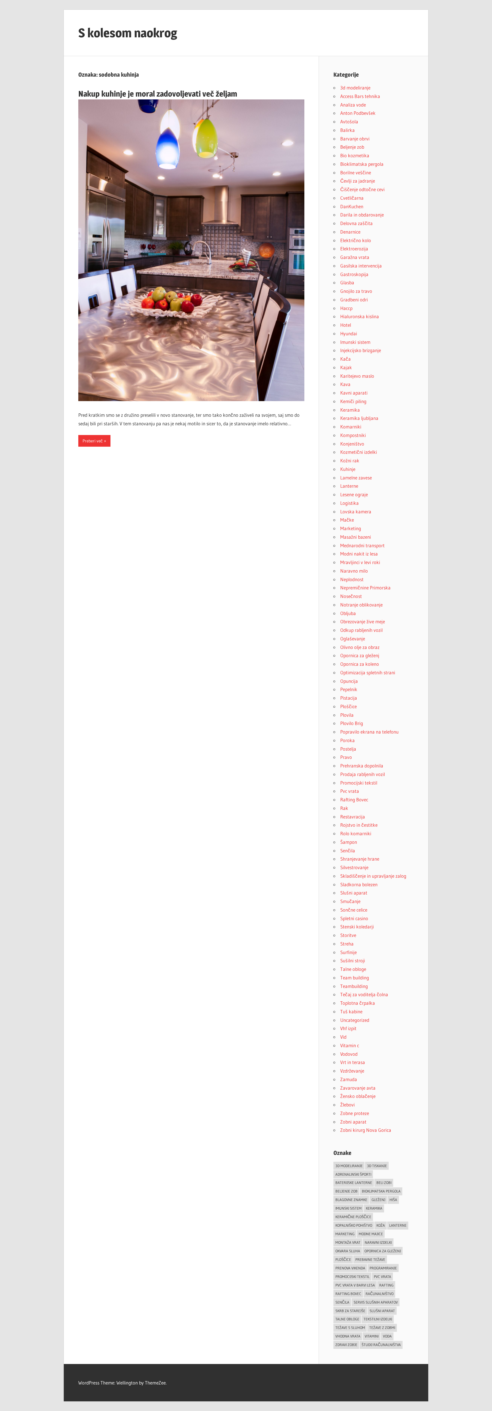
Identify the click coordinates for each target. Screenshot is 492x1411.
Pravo (346, 757)
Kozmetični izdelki (358, 452)
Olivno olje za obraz (360, 647)
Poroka (347, 740)
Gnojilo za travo (356, 291)
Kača (345, 359)
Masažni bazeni (355, 537)
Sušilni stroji (352, 960)
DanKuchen (351, 206)
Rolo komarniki (355, 833)
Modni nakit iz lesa (359, 554)
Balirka (347, 130)
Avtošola (349, 121)
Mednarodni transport (362, 545)
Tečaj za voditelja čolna (364, 994)
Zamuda (348, 1079)
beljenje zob (346, 1191)
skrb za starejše (350, 1310)
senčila (342, 1302)
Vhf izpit (348, 1028)
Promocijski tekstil (358, 783)
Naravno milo (354, 571)
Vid (343, 1037)
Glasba (347, 282)
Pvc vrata (349, 791)
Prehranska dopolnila (361, 766)
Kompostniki (353, 435)
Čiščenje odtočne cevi (362, 189)
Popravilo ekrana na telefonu (369, 732)
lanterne (398, 1225)
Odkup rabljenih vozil (361, 630)
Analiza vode (353, 105)
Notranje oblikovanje (361, 605)
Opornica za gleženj (359, 655)
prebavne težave (370, 1259)
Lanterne (349, 486)
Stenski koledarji (357, 927)
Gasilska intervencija (361, 266)
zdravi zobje (346, 1344)
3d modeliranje (355, 88)
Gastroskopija (354, 274)
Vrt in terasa (352, 1062)
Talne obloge (353, 969)
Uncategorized (354, 1020)
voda (387, 1336)
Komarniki (350, 427)
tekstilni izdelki (378, 1319)
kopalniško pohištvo (353, 1225)
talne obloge (347, 1319)
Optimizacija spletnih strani (367, 672)
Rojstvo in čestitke (359, 825)
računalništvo (379, 1293)
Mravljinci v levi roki (360, 562)
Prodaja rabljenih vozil (362, 774)
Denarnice (350, 232)
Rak (344, 808)
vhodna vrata (347, 1336)
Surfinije (348, 952)
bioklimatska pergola (381, 1191)
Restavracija (352, 817)
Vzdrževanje (352, 1071)
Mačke (347, 520)
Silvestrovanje (354, 867)
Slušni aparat (353, 893)
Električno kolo (355, 240)
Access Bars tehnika (360, 96)
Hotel (345, 325)
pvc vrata (382, 1276)
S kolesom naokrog (127, 32)
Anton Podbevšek (358, 113)
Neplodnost (352, 579)
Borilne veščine (355, 172)
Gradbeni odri (354, 300)
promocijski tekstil (352, 1276)
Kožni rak (349, 460)
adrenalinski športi (353, 1174)
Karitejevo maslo (357, 376)
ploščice (343, 1259)
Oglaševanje (352, 639)
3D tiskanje (377, 1165)
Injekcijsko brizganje (360, 350)
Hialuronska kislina (359, 316)
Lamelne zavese (356, 478)
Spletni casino (354, 918)
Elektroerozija (354, 249)
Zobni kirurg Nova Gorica (365, 1130)
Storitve (348, 935)
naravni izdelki (378, 1242)
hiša (393, 1199)
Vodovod (349, 1054)
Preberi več (93, 441)
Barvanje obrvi (355, 139)
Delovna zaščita (356, 223)
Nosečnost (351, 596)
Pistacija (348, 698)
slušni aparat (382, 1310)
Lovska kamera (355, 511)
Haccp (346, 308)
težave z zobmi (382, 1327)
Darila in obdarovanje (362, 215)
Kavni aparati (354, 393)
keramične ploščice (353, 1216)
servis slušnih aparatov (376, 1302)
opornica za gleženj (382, 1251)
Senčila (347, 850)
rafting (386, 1285)
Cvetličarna (352, 198)
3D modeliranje (349, 1165)
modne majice (371, 1234)
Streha (347, 944)
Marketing (350, 528)
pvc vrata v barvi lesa (355, 1285)
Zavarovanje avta (358, 1088)
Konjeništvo (352, 444)
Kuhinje (347, 469)
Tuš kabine (351, 1011)
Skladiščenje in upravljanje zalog (373, 876)
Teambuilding (354, 986)
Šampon (348, 842)
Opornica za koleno (359, 664)
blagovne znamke (351, 1199)
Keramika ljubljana (359, 418)
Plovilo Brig (351, 723)
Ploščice (348, 706)
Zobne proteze (354, 1113)
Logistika (349, 503)
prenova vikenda (350, 1268)
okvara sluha (347, 1251)
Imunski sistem (355, 342)
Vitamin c (349, 1045)
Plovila (347, 715)
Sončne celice (353, 910)
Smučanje (350, 901)
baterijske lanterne (353, 1182)
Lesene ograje (354, 494)
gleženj (378, 1199)
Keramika (350, 410)
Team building (354, 978)
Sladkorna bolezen (359, 884)
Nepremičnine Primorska (365, 588)
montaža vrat (347, 1242)
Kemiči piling (353, 401)
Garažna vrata (354, 257)
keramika (374, 1208)
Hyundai (348, 333)
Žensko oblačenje (358, 1096)
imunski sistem (348, 1208)
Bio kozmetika (354, 155)
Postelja (348, 749)
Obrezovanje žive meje (362, 621)
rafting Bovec (348, 1293)
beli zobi (383, 1182)
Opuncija (349, 681)
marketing (344, 1234)
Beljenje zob (352, 147)
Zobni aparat (353, 1122)
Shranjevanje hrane (359, 859)
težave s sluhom (350, 1327)
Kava (345, 384)
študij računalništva (381, 1344)
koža (380, 1225)
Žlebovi (347, 1105)
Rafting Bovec (354, 800)
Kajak (346, 367)
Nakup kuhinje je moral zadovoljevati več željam (157, 94)
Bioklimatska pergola (362, 164)
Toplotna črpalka (357, 1003)
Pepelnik (348, 689)
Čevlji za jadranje (357, 181)
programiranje (383, 1268)
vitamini (372, 1336)
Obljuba (348, 613)
